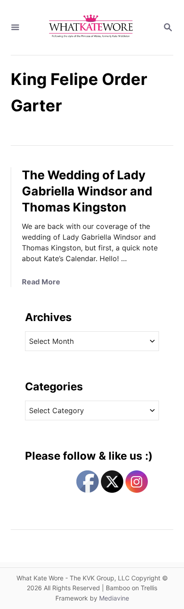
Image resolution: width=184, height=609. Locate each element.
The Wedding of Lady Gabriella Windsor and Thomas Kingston (87, 191)
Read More (41, 281)
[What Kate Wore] (91, 27)
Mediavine (114, 598)
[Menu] (15, 28)
